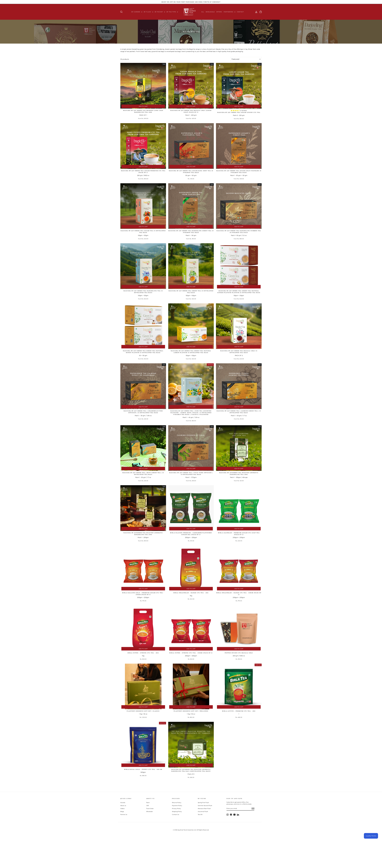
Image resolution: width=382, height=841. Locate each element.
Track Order (150, 808)
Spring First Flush (203, 802)
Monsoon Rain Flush (204, 808)
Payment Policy (177, 805)
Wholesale (210, 12)
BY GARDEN (136, 12)
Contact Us (175, 814)
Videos (122, 808)
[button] (235, 110)
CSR (147, 805)
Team (148, 802)
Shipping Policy (177, 811)
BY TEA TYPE (171, 12)
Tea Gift (200, 814)
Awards (122, 802)
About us (123, 805)
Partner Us (123, 814)
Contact (240, 12)
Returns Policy (176, 802)
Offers (219, 12)
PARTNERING (229, 12)
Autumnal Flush (203, 811)
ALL (202, 12)
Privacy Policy (176, 808)
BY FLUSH (148, 12)
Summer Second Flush (205, 805)
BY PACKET (159, 12)
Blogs (122, 811)
